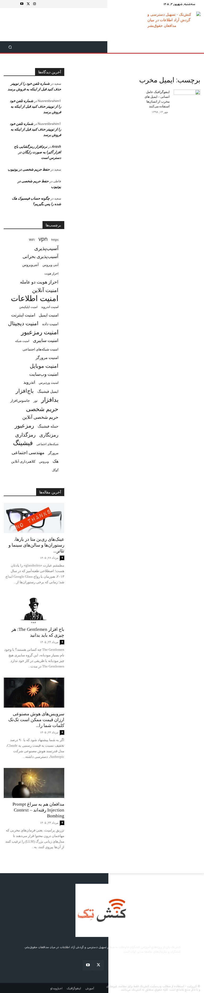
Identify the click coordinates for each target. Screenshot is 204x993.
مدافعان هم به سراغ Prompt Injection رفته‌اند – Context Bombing (38, 810)
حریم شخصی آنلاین (40, 417)
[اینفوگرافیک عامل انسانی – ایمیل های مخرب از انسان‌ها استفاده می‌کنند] (187, 95)
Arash (56, 146)
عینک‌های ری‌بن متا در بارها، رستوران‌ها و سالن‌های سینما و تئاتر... (36, 545)
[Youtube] (22, 4)
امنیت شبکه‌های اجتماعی (40, 349)
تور (35, 400)
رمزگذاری (25, 434)
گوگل (55, 470)
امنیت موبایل (44, 366)
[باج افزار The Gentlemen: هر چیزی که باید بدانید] (34, 608)
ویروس (44, 461)
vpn (43, 239)
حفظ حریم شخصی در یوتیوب (29, 169)
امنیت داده (50, 323)
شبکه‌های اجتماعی (47, 444)
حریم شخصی (42, 409)
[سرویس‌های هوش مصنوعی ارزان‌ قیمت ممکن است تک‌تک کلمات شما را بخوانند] (34, 693)
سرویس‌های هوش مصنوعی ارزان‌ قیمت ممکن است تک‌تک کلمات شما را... (36, 719)
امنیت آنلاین (45, 290)
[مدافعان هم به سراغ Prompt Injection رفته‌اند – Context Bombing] (34, 783)
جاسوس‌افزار (20, 400)
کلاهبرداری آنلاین (23, 461)
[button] (10, 47)
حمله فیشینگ (48, 426)
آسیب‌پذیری (46, 248)
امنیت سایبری (45, 340)
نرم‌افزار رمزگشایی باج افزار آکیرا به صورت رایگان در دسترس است (37, 152)
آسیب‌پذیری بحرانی (40, 256)
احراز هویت (51, 273)
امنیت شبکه (22, 341)
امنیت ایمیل (48, 315)
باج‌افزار (25, 391)
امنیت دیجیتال (23, 323)
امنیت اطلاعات (34, 298)
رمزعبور (24, 425)
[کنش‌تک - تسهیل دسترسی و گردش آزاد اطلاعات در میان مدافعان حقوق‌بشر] (174, 24)
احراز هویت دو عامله (39, 282)
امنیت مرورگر (47, 357)
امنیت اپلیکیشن (28, 307)
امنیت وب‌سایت (43, 374)
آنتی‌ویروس (30, 264)
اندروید (29, 382)
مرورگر (53, 452)
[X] (28, 4)
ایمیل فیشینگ (47, 391)
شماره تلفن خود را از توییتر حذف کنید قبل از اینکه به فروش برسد (35, 106)
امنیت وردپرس (48, 382)
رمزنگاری (48, 434)
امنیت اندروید (49, 307)
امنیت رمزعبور (39, 332)
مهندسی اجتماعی (28, 452)
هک (55, 461)
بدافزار (49, 399)
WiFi (32, 240)
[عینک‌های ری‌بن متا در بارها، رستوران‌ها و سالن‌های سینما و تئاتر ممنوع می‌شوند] (34, 518)
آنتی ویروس (50, 265)
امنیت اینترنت (23, 315)
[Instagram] (34, 4)
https (54, 240)
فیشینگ (23, 443)
